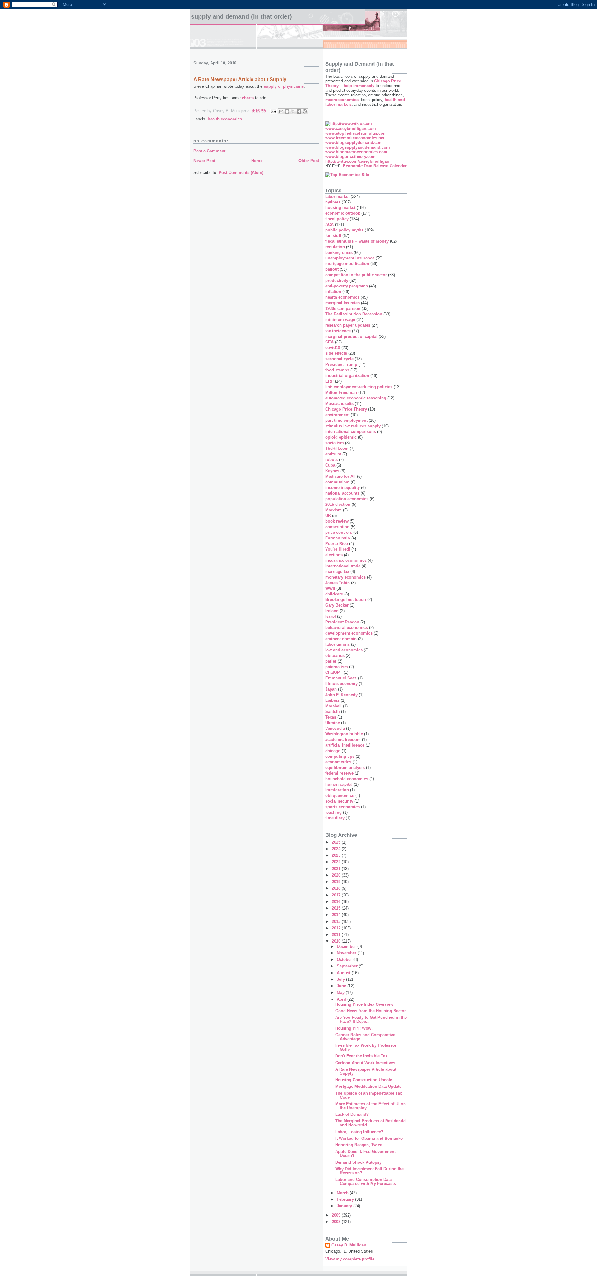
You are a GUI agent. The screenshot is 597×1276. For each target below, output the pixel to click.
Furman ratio (337, 538)
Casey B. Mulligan (348, 1245)
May (341, 992)
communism (337, 482)
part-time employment (346, 420)
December (347, 946)
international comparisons (350, 431)
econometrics (338, 762)
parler (330, 661)
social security (339, 801)
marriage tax (337, 571)
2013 (337, 921)
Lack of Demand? (352, 1114)
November (347, 953)
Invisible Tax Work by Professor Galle (365, 1047)
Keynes (332, 470)
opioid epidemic (341, 437)
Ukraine (332, 722)
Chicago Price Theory (346, 409)
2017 (337, 895)
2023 (337, 855)
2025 (337, 842)
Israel (330, 616)
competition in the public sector (356, 274)
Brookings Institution (345, 599)
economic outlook (342, 213)
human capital (339, 784)
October (345, 959)
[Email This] (281, 111)
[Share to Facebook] (299, 111)
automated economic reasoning (355, 398)
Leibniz (332, 700)
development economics (349, 633)
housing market (340, 207)
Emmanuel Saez (341, 678)
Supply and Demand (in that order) (241, 16)
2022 (337, 861)
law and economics (344, 650)
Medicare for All (340, 476)
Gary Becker (337, 605)
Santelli (332, 711)
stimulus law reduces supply (353, 426)
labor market (337, 196)
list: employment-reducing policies (358, 386)
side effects (336, 353)
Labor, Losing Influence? (359, 1131)
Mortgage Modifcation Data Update (368, 1086)
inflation (333, 291)
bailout (332, 269)
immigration (337, 790)
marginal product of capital (351, 336)
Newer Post (204, 160)
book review (337, 521)
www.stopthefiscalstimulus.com (356, 133)
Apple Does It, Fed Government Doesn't (365, 1153)
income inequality (342, 487)
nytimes (332, 202)
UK (328, 515)
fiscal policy (337, 219)
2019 (337, 881)
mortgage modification (347, 263)
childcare (334, 594)
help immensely (359, 85)
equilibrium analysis (345, 767)
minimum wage (340, 319)
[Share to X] (293, 111)
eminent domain (341, 638)
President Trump (341, 364)
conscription (337, 526)
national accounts (342, 493)
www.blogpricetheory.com (350, 156)
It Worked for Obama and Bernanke (369, 1138)
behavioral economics (346, 627)
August (344, 973)
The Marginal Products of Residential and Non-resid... (371, 1123)
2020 (337, 875)
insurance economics (346, 560)
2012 (337, 928)
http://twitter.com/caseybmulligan (357, 161)
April (342, 999)
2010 (337, 941)
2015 (337, 908)
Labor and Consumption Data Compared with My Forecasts (365, 1181)
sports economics (342, 806)
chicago (332, 750)
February (346, 1199)
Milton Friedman (341, 392)
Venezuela (335, 728)
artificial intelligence (344, 745)
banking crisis (339, 252)
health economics (225, 119)
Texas (330, 717)
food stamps (337, 370)
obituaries (335, 655)
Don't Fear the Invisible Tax (361, 1056)
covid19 (332, 347)
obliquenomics (339, 795)
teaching (333, 812)
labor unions (337, 644)
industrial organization (347, 375)
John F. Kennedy (341, 694)
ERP (329, 381)
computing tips (339, 756)
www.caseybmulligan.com (350, 128)
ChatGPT (333, 672)
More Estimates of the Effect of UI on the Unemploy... (370, 1105)
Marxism (333, 510)
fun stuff (333, 235)
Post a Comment (209, 151)
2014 (337, 914)
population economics (346, 498)
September (348, 966)
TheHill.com (337, 448)
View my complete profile (349, 1259)
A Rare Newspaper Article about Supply (365, 1071)
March (343, 1192)
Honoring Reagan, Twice (358, 1145)
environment (337, 414)
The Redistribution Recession (353, 314)
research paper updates (347, 325)
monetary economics (345, 577)
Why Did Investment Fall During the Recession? (369, 1171)
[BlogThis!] (287, 111)
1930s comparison (342, 308)
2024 (337, 848)
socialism (334, 442)
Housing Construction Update (363, 1080)
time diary (335, 818)
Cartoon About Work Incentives (365, 1062)
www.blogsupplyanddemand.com (357, 147)
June (342, 986)
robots (331, 459)
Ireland (332, 610)
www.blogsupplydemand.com (354, 142)
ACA (329, 224)
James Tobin (337, 582)
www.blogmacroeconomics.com (356, 152)
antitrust (333, 454)
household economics (346, 778)
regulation (335, 246)
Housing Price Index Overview (364, 1004)
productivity (336, 280)
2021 (337, 868)
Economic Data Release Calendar (375, 166)
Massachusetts (339, 403)
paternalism (336, 666)
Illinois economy (341, 683)
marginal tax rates (342, 302)
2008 (337, 1221)
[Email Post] (273, 111)
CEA (329, 342)
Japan (331, 689)
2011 (337, 934)
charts (248, 97)
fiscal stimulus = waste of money (357, 241)
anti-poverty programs (346, 286)
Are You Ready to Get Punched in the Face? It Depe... (371, 1019)
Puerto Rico (336, 543)
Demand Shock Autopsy (358, 1162)
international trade (342, 566)
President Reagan (342, 622)
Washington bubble (344, 734)
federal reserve (339, 773)
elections (334, 554)
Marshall (333, 706)
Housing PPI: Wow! (354, 1028)
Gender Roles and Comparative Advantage (365, 1036)
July (341, 979)
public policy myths (344, 230)
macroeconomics (342, 99)
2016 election (337, 504)
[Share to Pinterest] (305, 111)
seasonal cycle (339, 358)
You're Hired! (337, 549)
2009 (337, 1215)
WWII (330, 588)
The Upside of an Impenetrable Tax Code (368, 1095)
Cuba (330, 465)
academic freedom (343, 739)
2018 (337, 888)
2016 (337, 901)
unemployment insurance (349, 258)
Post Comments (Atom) (241, 172)
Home (256, 160)
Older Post (308, 160)
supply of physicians (284, 86)
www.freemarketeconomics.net (354, 138)
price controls (338, 532)
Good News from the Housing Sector (370, 1010)
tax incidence (338, 330)
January (345, 1206)
